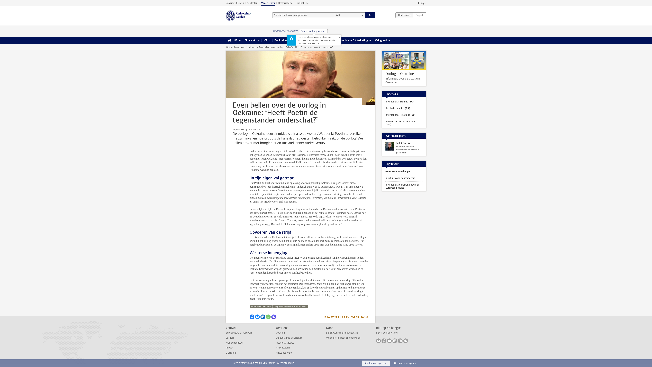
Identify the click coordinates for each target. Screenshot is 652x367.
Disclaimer (231, 352)
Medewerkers (268, 3)
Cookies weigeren (406, 363)
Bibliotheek (302, 3)
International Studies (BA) (399, 101)
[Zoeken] (370, 15)
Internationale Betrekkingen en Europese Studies (402, 186)
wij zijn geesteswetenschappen (290, 306)
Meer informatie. (286, 363)
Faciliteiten (281, 40)
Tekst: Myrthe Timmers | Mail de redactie (346, 316)
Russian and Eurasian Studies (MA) (400, 123)
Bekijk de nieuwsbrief (387, 332)
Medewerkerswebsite (235, 47)
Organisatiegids (285, 3)
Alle (338, 15)
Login (423, 3)
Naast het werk (284, 352)
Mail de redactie (234, 342)
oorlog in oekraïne (261, 306)
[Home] (229, 40)
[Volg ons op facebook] (384, 340)
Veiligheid (381, 40)
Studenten (252, 3)
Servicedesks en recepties (239, 332)
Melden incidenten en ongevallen (343, 337)
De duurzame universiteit (289, 337)
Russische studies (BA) (397, 108)
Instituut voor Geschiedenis (400, 178)
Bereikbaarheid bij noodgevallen (342, 332)
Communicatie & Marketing (351, 40)
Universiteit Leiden (235, 3)
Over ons (280, 332)
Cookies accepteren (375, 363)
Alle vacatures (283, 347)
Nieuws (252, 47)
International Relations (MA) (400, 115)
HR (236, 40)
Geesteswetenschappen (398, 171)
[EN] (419, 15)
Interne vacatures (285, 342)
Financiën (250, 40)
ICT (265, 40)
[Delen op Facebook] (252, 316)
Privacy (229, 347)
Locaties (230, 337)
